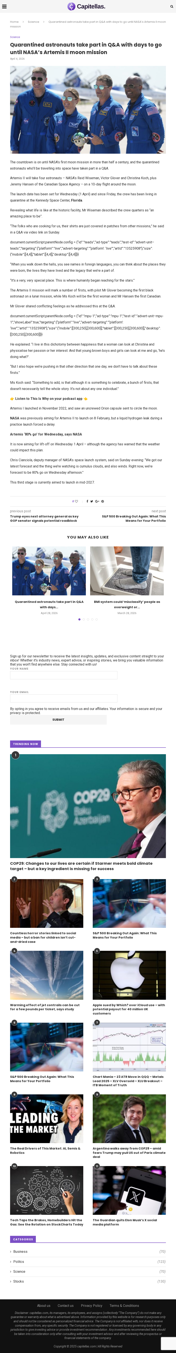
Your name (19, 668)
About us (43, 1306)
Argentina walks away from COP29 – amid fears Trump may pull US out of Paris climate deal (129, 1153)
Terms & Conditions (124, 1306)
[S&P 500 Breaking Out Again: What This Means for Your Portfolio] (129, 903)
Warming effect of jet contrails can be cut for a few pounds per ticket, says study (45, 1007)
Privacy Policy (91, 1306)
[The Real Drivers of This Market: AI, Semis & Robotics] (46, 1118)
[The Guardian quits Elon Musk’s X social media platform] (129, 1190)
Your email (19, 692)
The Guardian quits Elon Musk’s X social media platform (125, 1222)
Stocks (89, 1281)
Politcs (89, 1262)
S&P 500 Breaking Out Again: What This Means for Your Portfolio (125, 935)
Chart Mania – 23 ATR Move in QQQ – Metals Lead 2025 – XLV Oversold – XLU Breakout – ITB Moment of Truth (128, 1081)
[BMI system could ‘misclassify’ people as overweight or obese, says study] (127, 571)
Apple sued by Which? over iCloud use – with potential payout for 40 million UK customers (129, 1009)
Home (14, 22)
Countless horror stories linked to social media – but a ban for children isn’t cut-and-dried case (43, 937)
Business (89, 1252)
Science (33, 22)
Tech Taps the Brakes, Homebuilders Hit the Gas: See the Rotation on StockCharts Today (46, 1222)
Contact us (66, 1306)
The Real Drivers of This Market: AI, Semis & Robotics (45, 1151)
